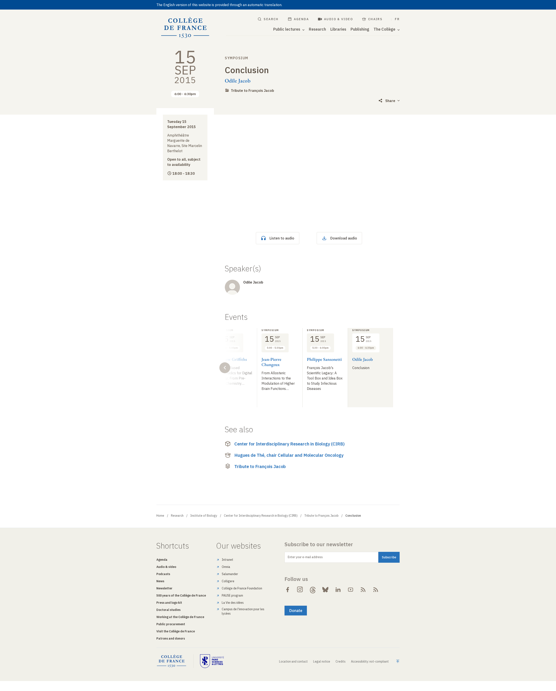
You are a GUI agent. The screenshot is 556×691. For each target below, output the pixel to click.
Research (317, 29)
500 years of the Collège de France (181, 595)
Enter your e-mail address (305, 557)
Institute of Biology (203, 516)
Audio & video (338, 19)
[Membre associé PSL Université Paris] (212, 661)
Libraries (338, 29)
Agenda (301, 19)
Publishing (360, 29)
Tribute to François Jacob (252, 90)
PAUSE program (232, 595)
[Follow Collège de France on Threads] (313, 590)
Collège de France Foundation (242, 588)
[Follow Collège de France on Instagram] (300, 590)
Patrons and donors (170, 638)
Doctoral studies (168, 610)
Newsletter (164, 588)
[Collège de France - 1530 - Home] (185, 28)
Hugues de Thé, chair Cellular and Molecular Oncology (288, 455)
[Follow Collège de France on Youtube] (351, 590)
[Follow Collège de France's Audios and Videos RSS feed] (376, 590)
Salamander (230, 574)
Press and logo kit (169, 603)
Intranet (227, 560)
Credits (341, 661)
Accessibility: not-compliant (370, 661)
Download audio (343, 238)
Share (390, 101)
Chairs (375, 19)
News (160, 581)
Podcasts (163, 574)
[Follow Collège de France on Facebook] (288, 590)
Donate (295, 610)
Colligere (228, 581)
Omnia (226, 567)
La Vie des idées (233, 603)
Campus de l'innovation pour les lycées (243, 611)
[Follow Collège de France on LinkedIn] (338, 590)
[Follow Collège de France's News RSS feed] (363, 590)
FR (397, 19)
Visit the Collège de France (175, 631)
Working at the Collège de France (180, 617)
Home (160, 516)
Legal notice (321, 661)
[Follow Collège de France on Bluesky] (325, 590)
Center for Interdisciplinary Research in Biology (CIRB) (289, 444)
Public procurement (170, 624)
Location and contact (293, 661)
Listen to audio (282, 238)
